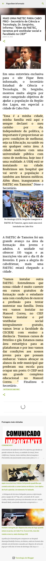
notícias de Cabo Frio (11, 389)
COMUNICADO (7, 445)
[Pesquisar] (43, 3)
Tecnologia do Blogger (24, 558)
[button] (4, 41)
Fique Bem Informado (15, 4)
